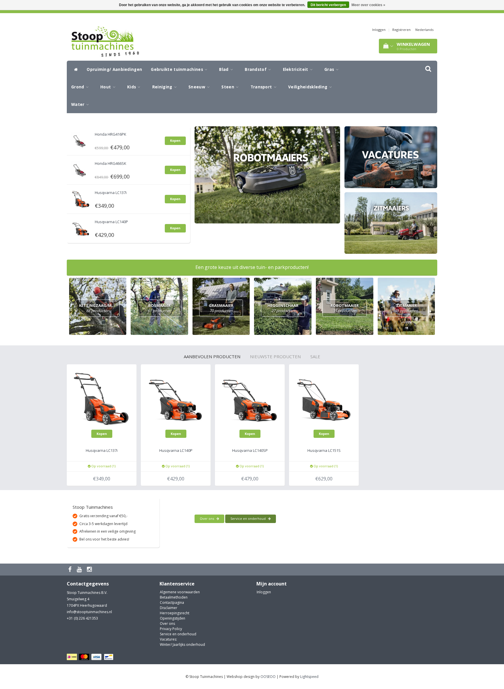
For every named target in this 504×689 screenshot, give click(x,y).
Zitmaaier (406, 308)
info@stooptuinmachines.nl (89, 611)
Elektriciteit (296, 69)
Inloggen (379, 29)
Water (78, 104)
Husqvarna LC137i (111, 192)
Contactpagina (172, 602)
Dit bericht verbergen (328, 5)
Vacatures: (168, 639)
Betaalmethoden (174, 597)
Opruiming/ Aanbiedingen (114, 69)
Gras (329, 69)
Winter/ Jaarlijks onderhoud (182, 644)
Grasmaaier (221, 308)
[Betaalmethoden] (91, 657)
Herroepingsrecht (174, 613)
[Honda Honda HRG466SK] (80, 168)
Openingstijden (172, 618)
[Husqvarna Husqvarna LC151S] (323, 398)
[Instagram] (90, 569)
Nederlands (424, 29)
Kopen (175, 140)
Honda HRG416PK (110, 134)
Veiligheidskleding (308, 87)
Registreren (401, 29)
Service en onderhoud (248, 518)
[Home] (74, 69)
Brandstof (256, 69)
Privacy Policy (171, 628)
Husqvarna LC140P (111, 221)
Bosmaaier (159, 308)
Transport (262, 87)
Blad (224, 69)
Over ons (207, 518)
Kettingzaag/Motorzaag (106, 308)
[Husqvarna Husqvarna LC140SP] (249, 398)
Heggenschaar (282, 308)
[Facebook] (70, 569)
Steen (228, 87)
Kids (132, 87)
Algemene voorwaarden (180, 592)
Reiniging (163, 87)
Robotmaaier (344, 308)
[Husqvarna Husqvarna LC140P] (80, 227)
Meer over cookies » (368, 5)
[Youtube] (80, 569)
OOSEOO (268, 676)
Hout (106, 87)
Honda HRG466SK (110, 163)
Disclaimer (168, 607)
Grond (78, 87)
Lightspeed (309, 676)
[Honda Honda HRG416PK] (80, 139)
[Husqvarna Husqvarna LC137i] (80, 197)
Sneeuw (197, 87)
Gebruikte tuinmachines (177, 69)
